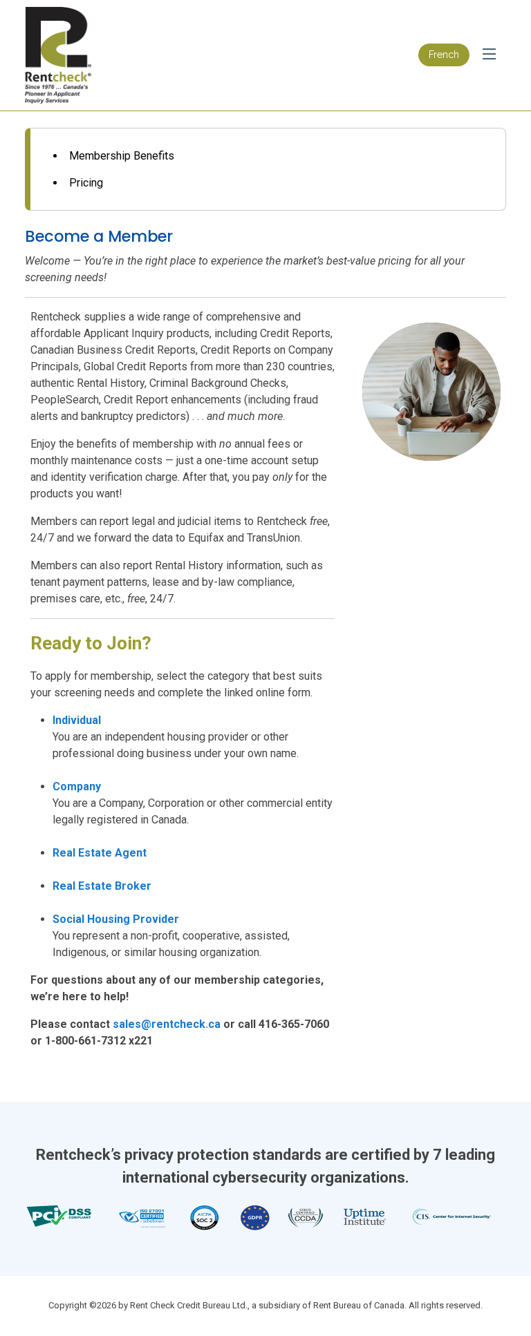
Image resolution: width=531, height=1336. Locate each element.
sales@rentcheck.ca (167, 1024)
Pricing (86, 182)
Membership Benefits (121, 155)
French (444, 54)
